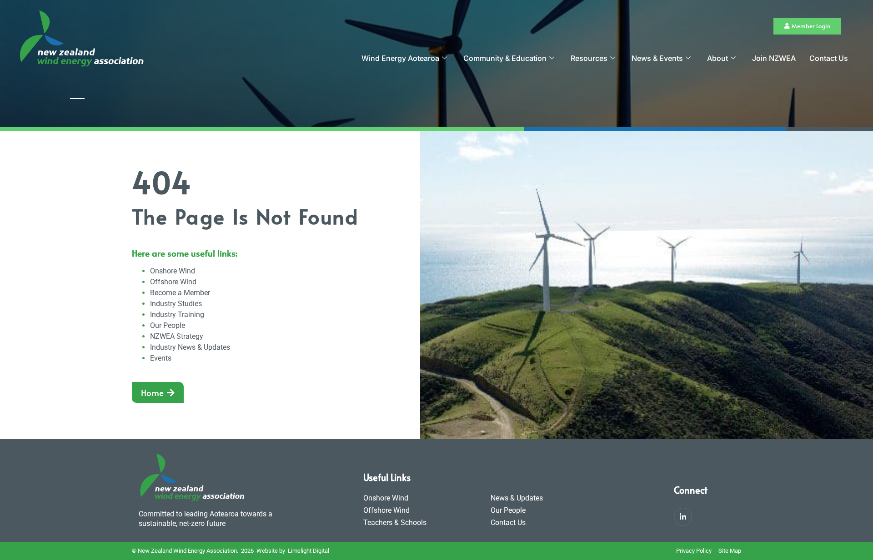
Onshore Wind (172, 271)
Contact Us (828, 58)
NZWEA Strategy (176, 336)
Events (160, 358)
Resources (589, 58)
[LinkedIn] (683, 517)
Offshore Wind (173, 282)
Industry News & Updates (190, 347)
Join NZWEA (774, 58)
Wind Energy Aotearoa (400, 58)
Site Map (729, 550)
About (717, 58)
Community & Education (505, 58)
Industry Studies (176, 303)
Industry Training (177, 314)
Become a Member (180, 292)
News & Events (657, 58)
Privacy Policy (694, 550)
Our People (167, 325)
